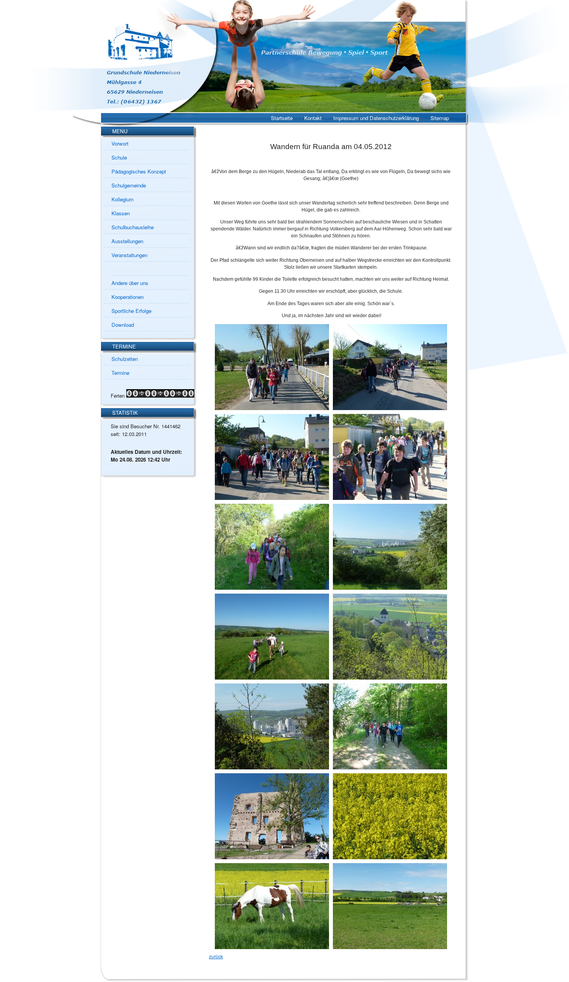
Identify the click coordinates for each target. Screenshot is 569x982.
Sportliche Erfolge (131, 310)
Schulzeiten (124, 358)
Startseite (282, 118)
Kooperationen (127, 296)
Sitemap (439, 118)
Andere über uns (129, 283)
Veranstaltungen (129, 255)
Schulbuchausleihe (132, 227)
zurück (216, 956)
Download (122, 324)
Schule (119, 157)
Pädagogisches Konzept (138, 171)
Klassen (120, 213)
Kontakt (313, 118)
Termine (120, 372)
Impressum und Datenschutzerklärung (376, 118)
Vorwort (120, 143)
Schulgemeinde (128, 185)
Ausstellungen (127, 241)
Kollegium (122, 199)
